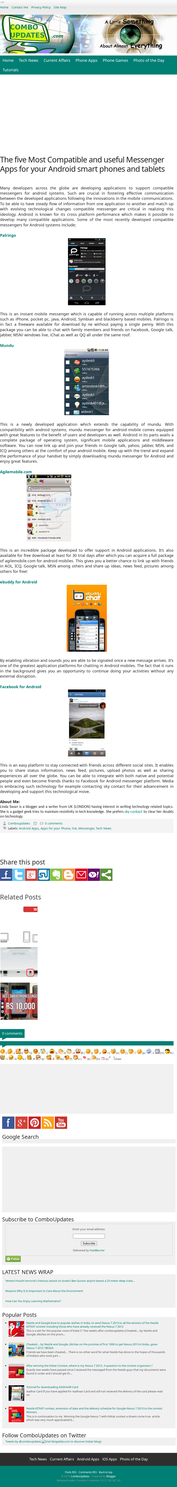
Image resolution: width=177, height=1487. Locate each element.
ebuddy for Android (19, 582)
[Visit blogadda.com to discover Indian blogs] (71, 1441)
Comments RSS (88, 1472)
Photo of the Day (148, 60)
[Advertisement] (88, 114)
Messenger (86, 828)
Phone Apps (87, 60)
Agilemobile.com (16, 471)
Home (4, 7)
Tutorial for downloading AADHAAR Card (52, 1387)
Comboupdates (19, 823)
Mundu (7, 345)
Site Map (60, 7)
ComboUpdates (80, 1476)
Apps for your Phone (55, 828)
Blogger (111, 1476)
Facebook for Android (20, 686)
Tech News (28, 60)
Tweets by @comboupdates (23, 1441)
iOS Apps (110, 1459)
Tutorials (11, 69)
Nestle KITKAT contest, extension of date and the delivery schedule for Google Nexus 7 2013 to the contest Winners (94, 1410)
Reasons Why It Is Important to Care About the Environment (44, 1291)
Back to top (105, 1472)
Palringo (8, 235)
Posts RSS (71, 1472)
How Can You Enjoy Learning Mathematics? (33, 1301)
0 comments (54, 823)
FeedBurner (97, 1250)
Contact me (20, 7)
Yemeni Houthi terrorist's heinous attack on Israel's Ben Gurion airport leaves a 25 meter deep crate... (69, 1281)
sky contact (133, 812)
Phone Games (115, 60)
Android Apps (29, 828)
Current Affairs (57, 60)
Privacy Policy (41, 7)
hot (74, 828)
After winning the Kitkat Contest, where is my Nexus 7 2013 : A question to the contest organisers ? (89, 1366)
